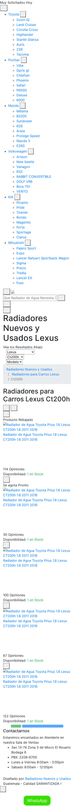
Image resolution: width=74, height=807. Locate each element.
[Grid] (6, 408)
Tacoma (22, 54)
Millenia (22, 111)
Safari (20, 85)
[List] (14, 408)
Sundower (24, 121)
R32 (19, 172)
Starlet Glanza (27, 39)
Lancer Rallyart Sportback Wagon (42, 258)
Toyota (13, 14)
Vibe (19, 65)
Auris (20, 44)
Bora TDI (23, 186)
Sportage (23, 232)
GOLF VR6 (24, 181)
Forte (20, 227)
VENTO (22, 191)
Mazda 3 (23, 141)
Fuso (20, 283)
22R (19, 49)
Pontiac (14, 60)
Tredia (21, 273)
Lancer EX (24, 278)
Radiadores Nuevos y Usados (29, 369)
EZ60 (20, 146)
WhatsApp (37, 800)
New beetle (25, 162)
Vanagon (23, 167)
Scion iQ (22, 20)
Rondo (21, 217)
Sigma (21, 263)
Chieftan (23, 75)
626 (19, 126)
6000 (20, 100)
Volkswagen (17, 151)
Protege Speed (28, 136)
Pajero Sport (26, 248)
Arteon (21, 157)
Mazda (13, 106)
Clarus (21, 237)
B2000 (21, 116)
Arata (20, 131)
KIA (10, 197)
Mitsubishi (16, 243)
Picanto (22, 202)
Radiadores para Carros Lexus (35, 374)
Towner (22, 212)
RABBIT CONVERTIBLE (33, 177)
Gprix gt (22, 70)
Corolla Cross (27, 30)
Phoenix (22, 80)
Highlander (24, 35)
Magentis (23, 222)
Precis (21, 268)
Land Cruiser (26, 25)
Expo (20, 253)
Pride (20, 207)
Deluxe (21, 95)
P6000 (21, 90)
